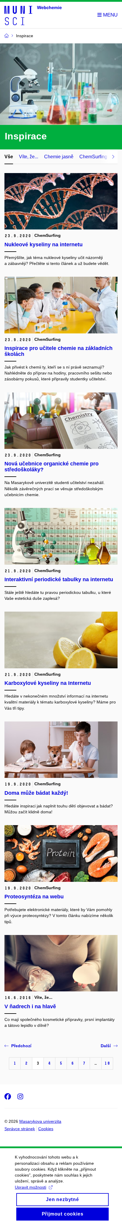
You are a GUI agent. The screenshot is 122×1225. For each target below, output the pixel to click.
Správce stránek (19, 1128)
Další (106, 1045)
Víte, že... (28, 156)
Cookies (45, 1128)
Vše (8, 156)
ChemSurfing (93, 156)
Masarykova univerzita (40, 1121)
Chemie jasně (58, 156)
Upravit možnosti (30, 1187)
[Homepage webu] (33, 15)
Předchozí (21, 1045)
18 (107, 1063)
